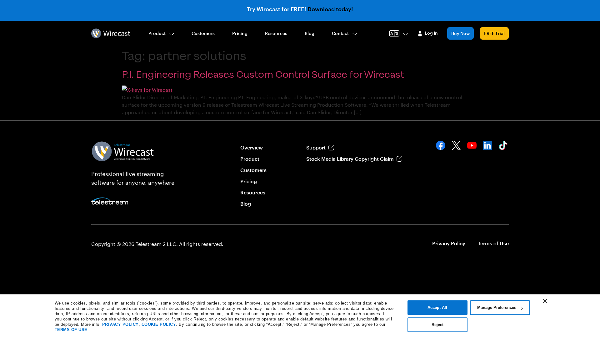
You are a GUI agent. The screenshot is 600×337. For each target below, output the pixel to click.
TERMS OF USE (71, 329)
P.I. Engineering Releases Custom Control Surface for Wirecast (263, 74)
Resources (276, 33)
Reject (437, 324)
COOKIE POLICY (159, 324)
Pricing (240, 33)
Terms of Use (493, 243)
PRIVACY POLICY (120, 324)
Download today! (330, 9)
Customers (203, 33)
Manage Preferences (496, 307)
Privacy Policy (448, 243)
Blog (309, 33)
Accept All (437, 307)
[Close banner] (545, 301)
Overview (251, 147)
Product (157, 33)
